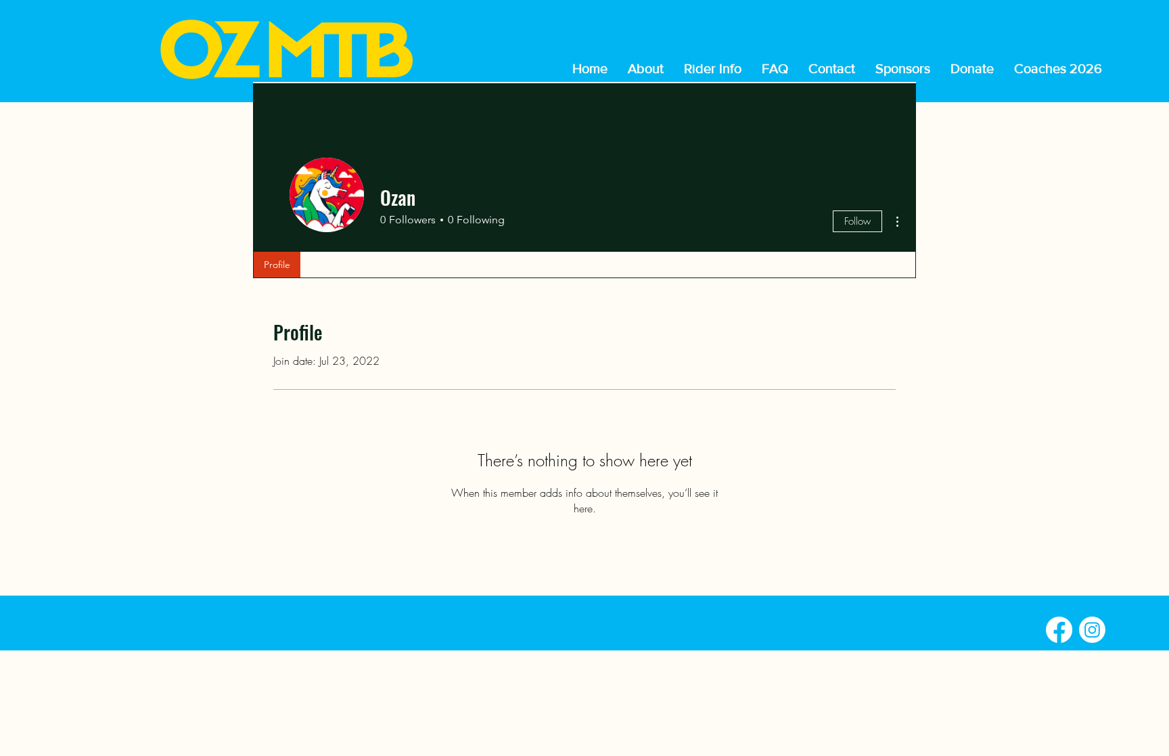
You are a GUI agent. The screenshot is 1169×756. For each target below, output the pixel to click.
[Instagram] (1092, 630)
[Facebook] (1059, 630)
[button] (713, 68)
